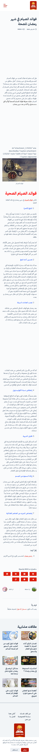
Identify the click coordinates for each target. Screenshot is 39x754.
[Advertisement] (19, 54)
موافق (25, 750)
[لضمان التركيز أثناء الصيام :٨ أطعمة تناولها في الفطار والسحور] (29, 635)
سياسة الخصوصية (24, 716)
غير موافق (15, 750)
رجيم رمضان (28, 556)
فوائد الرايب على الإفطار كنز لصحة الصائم (12, 693)
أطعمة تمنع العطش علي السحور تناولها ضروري (29, 693)
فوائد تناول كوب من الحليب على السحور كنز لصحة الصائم (10, 646)
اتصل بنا (12, 716)
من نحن (28, 719)
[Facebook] (33, 574)
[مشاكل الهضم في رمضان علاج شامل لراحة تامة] (10, 660)
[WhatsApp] (24, 579)
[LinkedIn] (7, 574)
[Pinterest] (15, 574)
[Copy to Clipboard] (15, 579)
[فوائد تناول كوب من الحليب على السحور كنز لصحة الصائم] (10, 635)
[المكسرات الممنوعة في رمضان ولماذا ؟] (29, 660)
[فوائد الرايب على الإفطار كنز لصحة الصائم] (10, 682)
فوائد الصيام (29, 200)
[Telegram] (33, 579)
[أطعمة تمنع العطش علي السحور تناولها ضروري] (29, 682)
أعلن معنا (12, 713)
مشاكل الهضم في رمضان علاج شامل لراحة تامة (11, 671)
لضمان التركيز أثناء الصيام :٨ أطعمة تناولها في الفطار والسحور (30, 647)
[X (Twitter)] (24, 574)
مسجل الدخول (21, 609)
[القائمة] (5, 5)
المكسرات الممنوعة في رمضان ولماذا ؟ (29, 669)
